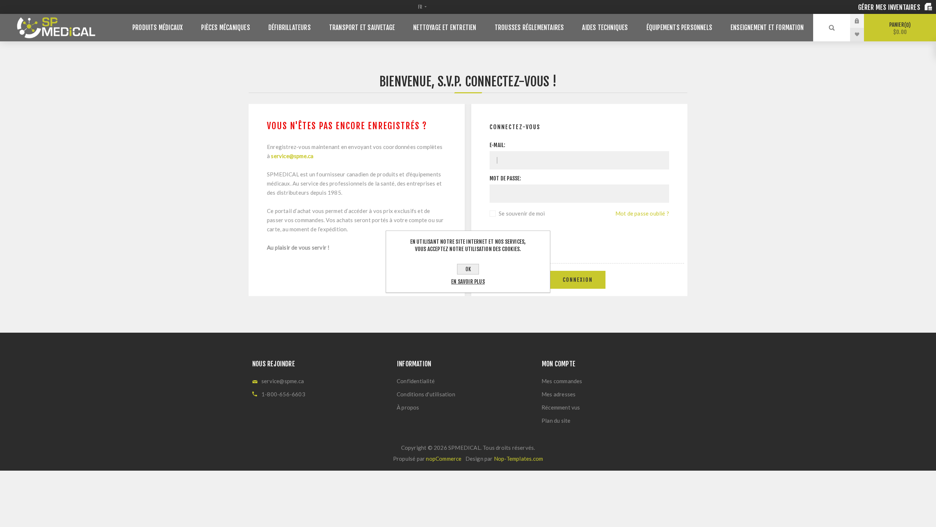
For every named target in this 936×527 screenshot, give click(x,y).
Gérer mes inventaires (890, 7)
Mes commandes (561, 381)
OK (468, 269)
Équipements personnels (679, 27)
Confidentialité (416, 381)
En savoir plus (468, 281)
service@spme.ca (292, 156)
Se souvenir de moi (522, 213)
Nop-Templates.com (518, 458)
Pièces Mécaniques (225, 27)
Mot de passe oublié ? (642, 213)
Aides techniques (605, 27)
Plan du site (555, 420)
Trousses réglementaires (529, 27)
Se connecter (862, 21)
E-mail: (497, 145)
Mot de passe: (505, 178)
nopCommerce (443, 458)
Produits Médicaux (157, 27)
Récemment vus (560, 407)
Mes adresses (558, 394)
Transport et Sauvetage (362, 27)
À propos (408, 407)
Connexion (578, 279)
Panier (899, 28)
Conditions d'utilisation (426, 394)
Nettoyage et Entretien (444, 27)
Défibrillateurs (289, 27)
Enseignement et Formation (767, 27)
